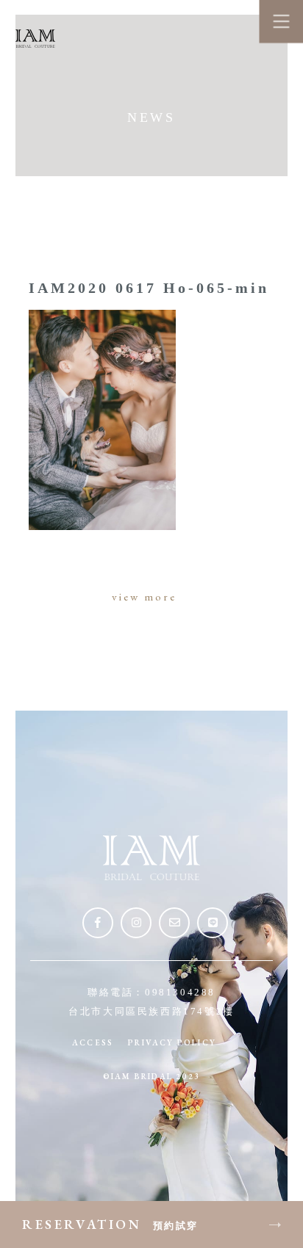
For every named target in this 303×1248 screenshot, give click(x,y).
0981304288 (180, 992)
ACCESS (92, 1042)
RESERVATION (110, 1224)
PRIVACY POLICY (172, 1042)
